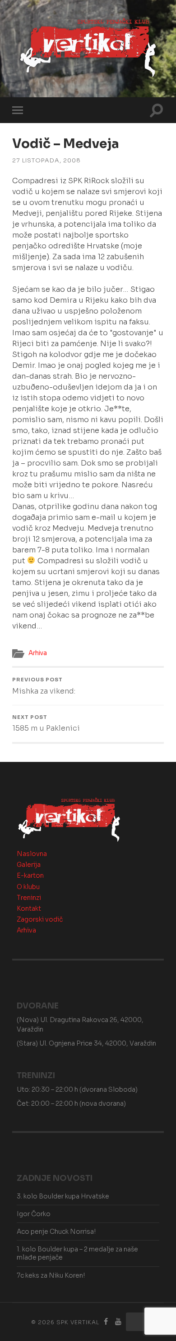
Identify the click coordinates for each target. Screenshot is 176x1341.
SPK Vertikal (77, 1322)
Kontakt (29, 908)
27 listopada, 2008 (46, 160)
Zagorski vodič (40, 919)
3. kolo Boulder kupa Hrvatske (63, 1196)
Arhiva (37, 653)
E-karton (30, 875)
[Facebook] (106, 1322)
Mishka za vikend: (43, 685)
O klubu (28, 887)
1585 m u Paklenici (46, 723)
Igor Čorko (34, 1214)
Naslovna (32, 854)
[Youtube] (118, 1322)
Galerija (29, 865)
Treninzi (29, 898)
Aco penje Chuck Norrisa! (56, 1231)
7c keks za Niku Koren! (51, 1275)
